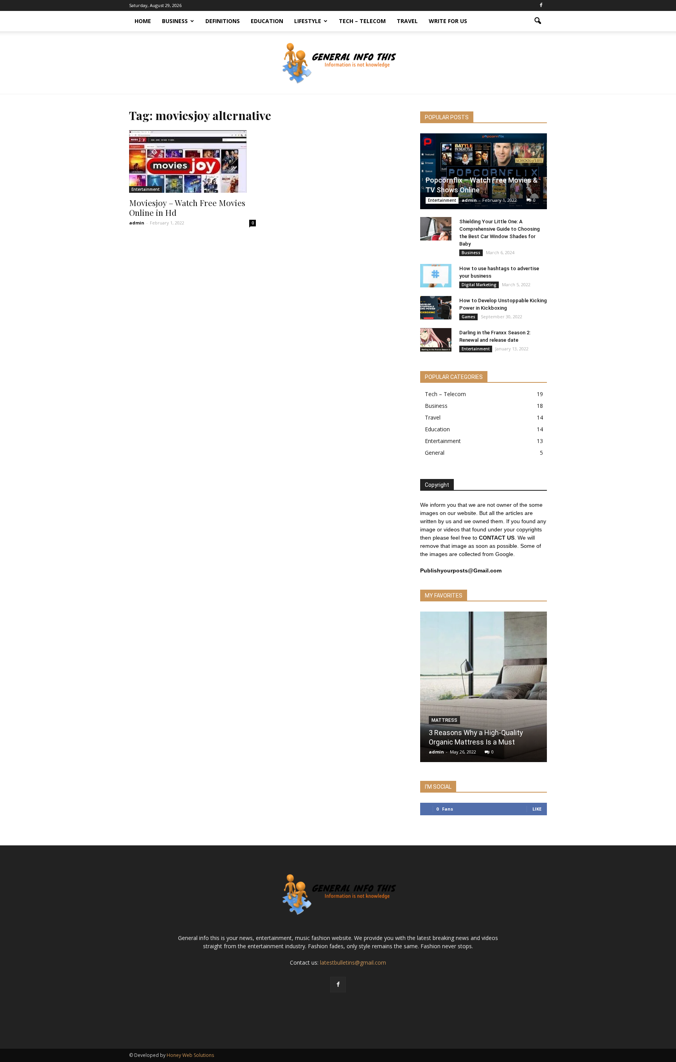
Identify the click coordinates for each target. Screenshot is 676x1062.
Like (536, 809)
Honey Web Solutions (190, 1055)
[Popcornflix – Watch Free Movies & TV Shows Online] (483, 171)
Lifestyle (307, 21)
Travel (407, 21)
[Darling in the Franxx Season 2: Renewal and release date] (435, 340)
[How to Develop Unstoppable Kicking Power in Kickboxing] (435, 307)
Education (267, 21)
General (434, 452)
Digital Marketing (479, 284)
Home (143, 21)
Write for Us (448, 21)
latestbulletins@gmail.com (353, 962)
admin (136, 223)
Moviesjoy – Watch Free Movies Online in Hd (187, 207)
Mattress (444, 720)
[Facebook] (541, 5)
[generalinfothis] (338, 63)
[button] (537, 21)
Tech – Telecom (362, 21)
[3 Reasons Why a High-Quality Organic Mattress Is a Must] (483, 690)
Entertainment (145, 189)
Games (468, 316)
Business (175, 21)
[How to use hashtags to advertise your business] (435, 275)
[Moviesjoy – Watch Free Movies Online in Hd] (192, 161)
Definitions (222, 21)
